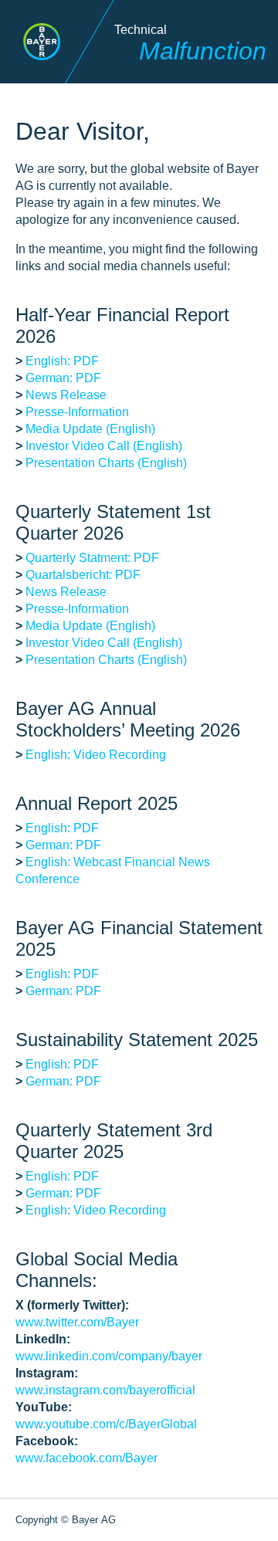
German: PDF (63, 377)
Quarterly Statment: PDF (92, 557)
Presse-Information (77, 411)
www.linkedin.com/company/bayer (108, 1356)
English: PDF (62, 360)
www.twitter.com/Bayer (77, 1322)
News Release (66, 394)
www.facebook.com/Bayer (86, 1458)
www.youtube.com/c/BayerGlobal (106, 1424)
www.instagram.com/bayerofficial (105, 1390)
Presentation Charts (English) (106, 462)
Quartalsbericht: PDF (83, 574)
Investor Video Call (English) (103, 445)
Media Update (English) (90, 428)
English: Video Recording (95, 754)
